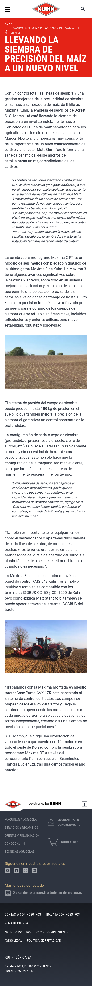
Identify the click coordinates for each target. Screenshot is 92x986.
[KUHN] (46, 9)
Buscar (79, 9)
